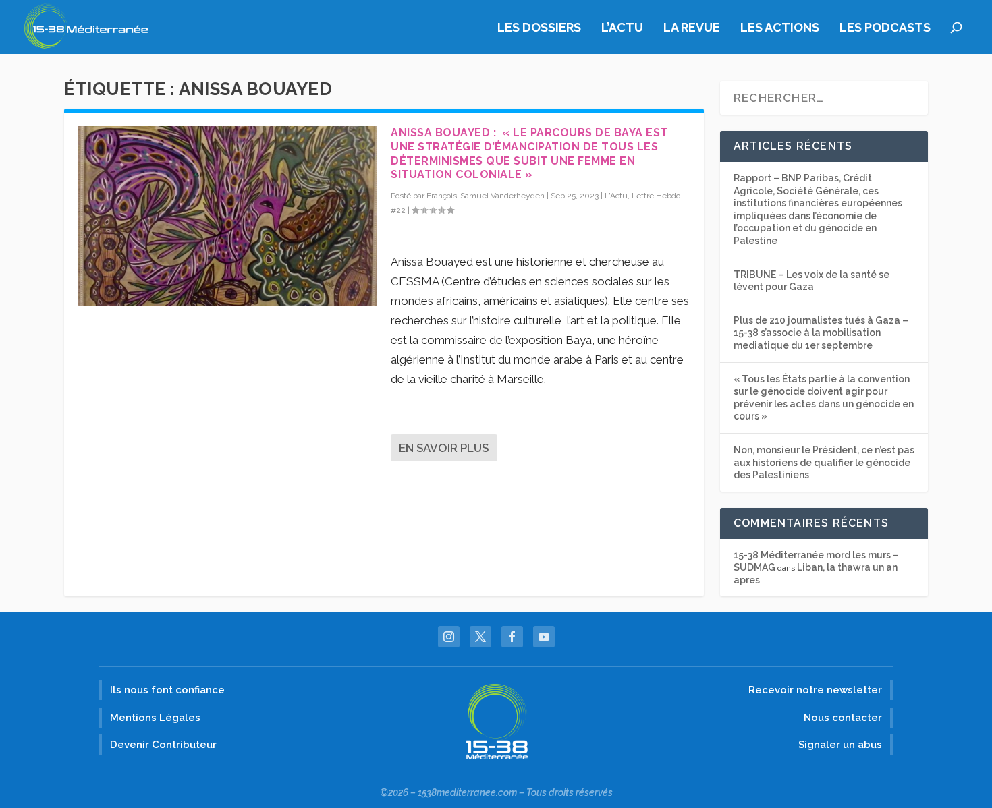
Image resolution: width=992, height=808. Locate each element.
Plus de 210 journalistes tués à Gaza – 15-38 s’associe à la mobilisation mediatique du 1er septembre (821, 333)
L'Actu (616, 195)
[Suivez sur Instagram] (449, 636)
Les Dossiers (539, 28)
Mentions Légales (155, 718)
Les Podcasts (885, 28)
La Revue (691, 28)
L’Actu (622, 28)
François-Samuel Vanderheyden (485, 195)
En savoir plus (444, 448)
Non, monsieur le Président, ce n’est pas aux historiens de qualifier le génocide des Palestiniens (824, 462)
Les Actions (779, 28)
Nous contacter (843, 718)
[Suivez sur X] (480, 636)
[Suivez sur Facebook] (512, 636)
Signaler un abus (840, 745)
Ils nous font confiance (167, 690)
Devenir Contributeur (163, 745)
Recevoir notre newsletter (815, 690)
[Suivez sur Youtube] (544, 636)
